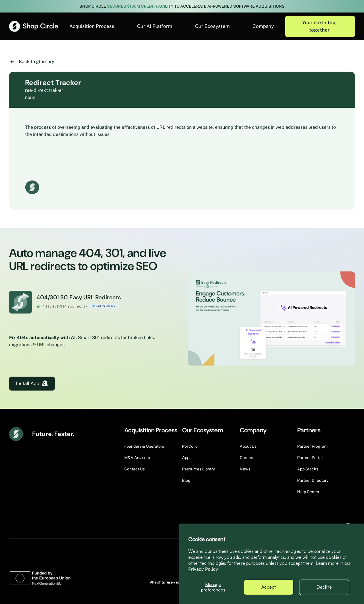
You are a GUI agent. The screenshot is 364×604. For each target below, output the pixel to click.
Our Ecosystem (212, 26)
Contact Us (134, 469)
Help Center (308, 491)
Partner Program (312, 446)
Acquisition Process (91, 26)
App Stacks (307, 469)
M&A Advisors (137, 457)
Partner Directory (312, 480)
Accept (268, 587)
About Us (248, 446)
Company (263, 26)
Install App (27, 383)
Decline (324, 587)
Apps (186, 457)
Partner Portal (310, 457)
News (245, 469)
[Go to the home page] (33, 26)
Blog (186, 480)
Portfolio (190, 446)
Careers (247, 457)
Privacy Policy (203, 569)
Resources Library (198, 469)
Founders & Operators (144, 446)
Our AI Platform (154, 26)
